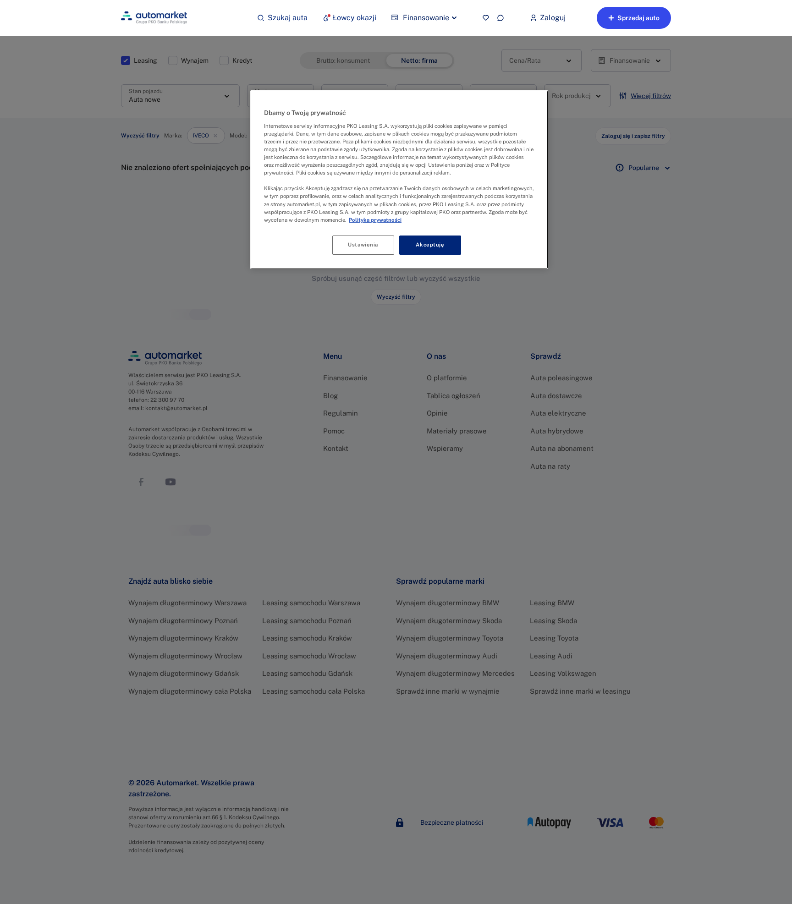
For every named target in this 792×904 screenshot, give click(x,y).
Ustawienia (363, 244)
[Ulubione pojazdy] (486, 18)
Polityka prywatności (375, 220)
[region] (399, 179)
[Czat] (500, 18)
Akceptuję (430, 244)
